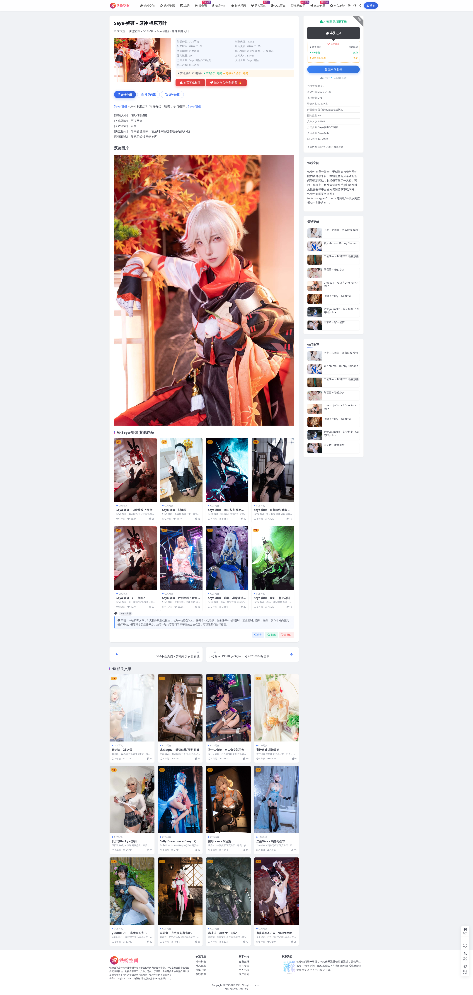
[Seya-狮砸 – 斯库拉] (181, 470)
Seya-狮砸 (253, 60)
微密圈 (202, 4)
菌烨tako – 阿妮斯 (219, 841)
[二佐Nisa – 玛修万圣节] (276, 799)
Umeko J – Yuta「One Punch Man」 (341, 284)
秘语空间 (220, 5)
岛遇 (187, 5)
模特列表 (201, 961)
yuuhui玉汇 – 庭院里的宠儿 (129, 933)
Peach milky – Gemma (337, 295)
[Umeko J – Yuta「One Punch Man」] (314, 286)
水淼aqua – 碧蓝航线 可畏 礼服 (179, 749)
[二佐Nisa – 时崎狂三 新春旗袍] (314, 259)
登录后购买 (335, 69)
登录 (372, 5)
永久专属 (319, 4)
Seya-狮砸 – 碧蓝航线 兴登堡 (134, 510)
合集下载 (201, 970)
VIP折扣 (335, 43)
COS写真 (279, 5)
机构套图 (299, 4)
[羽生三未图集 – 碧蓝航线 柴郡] (314, 233)
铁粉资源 (169, 5)
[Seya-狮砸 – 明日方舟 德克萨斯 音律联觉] (227, 470)
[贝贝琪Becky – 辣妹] (132, 799)
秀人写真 (260, 4)
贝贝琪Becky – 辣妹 (124, 841)
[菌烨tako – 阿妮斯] (228, 799)
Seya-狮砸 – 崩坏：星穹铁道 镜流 (225, 599)
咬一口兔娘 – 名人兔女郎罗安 (226, 749)
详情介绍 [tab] (126, 94)
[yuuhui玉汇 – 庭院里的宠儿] (132, 891)
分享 (259, 634)
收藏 (273, 634)
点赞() (288, 634)
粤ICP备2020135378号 (236, 988)
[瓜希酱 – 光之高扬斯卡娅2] (180, 891)
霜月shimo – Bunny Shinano (341, 243)
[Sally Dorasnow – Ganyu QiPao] (180, 799)
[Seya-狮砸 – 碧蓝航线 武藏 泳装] (273, 470)
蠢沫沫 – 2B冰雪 (122, 749)
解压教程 (194, 64)
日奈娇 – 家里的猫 (334, 322)
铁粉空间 (149, 5)
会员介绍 (244, 961)
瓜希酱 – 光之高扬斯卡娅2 (176, 933)
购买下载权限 (191, 82)
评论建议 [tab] (174, 94)
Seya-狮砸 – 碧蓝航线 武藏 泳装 (272, 511)
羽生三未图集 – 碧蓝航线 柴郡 (341, 230)
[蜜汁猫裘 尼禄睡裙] (276, 707)
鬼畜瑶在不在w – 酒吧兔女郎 (274, 933)
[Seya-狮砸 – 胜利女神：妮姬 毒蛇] (181, 558)
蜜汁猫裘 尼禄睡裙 (267, 749)
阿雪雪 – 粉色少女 (334, 269)
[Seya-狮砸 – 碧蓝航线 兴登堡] (135, 470)
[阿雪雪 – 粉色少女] (314, 273)
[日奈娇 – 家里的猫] (314, 325)
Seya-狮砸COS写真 (200, 60)
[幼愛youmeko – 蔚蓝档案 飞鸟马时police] (314, 312)
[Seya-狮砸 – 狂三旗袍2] (135, 558)
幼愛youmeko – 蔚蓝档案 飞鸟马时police (341, 310)
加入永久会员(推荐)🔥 (228, 82)
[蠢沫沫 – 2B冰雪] (132, 707)
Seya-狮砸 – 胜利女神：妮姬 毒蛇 (180, 599)
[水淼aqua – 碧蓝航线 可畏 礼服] (180, 707)
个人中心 (244, 970)
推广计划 (244, 974)
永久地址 (339, 5)
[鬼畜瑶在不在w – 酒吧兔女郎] (276, 891)
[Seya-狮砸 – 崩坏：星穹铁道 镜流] (227, 558)
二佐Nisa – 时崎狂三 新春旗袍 (341, 256)
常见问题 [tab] (150, 94)
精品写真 (201, 965)
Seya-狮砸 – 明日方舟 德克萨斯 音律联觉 (226, 511)
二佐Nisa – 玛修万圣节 (270, 841)
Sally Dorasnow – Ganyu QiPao (179, 843)
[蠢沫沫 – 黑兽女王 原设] (228, 891)
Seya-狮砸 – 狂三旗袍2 (130, 598)
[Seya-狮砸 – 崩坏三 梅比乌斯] (273, 558)
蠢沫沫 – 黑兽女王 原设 (222, 933)
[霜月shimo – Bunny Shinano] (314, 246)
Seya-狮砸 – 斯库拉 (174, 510)
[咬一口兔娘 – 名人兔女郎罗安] (228, 707)
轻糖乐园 (240, 5)
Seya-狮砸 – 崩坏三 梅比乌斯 (272, 598)
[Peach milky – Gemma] (314, 299)
